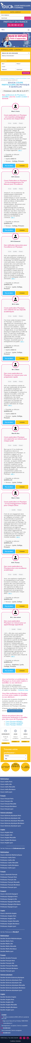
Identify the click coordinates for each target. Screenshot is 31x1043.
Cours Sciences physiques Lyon (10, 826)
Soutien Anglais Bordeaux (8, 1007)
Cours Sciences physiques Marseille (12, 820)
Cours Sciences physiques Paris (10, 815)
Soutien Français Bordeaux (9, 968)
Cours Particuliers (4, 78)
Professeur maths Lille (7, 860)
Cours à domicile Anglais (8, 913)
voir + (20, 150)
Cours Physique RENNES (14, 721)
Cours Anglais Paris (6, 832)
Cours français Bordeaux (8, 806)
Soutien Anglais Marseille (8, 1004)
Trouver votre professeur (21, 78)
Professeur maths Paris (8, 857)
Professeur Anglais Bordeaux (9, 923)
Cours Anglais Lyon (6, 842)
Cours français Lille (6, 801)
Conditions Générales (15, 1041)
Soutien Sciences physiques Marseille (12, 985)
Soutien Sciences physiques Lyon (11, 990)
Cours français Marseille (8, 804)
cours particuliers (12, 84)
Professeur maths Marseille (9, 862)
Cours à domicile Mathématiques (11, 855)
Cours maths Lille (6, 784)
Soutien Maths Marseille (8, 946)
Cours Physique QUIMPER (14, 723)
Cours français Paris (6, 798)
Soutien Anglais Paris (7, 999)
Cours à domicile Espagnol (9, 894)
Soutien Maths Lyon (6, 951)
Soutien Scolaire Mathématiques (11, 938)
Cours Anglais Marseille (8, 837)
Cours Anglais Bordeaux (8, 840)
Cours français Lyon (6, 809)
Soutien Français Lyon (7, 971)
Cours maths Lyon (6, 792)
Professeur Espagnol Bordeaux (10, 904)
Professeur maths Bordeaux (9, 865)
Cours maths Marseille (7, 787)
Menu (3, 29)
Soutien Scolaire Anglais (8, 997)
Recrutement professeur (15, 711)
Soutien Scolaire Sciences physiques (12, 977)
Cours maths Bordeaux (7, 789)
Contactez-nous (23, 690)
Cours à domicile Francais (8, 874)
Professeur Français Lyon (8, 887)
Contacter (22, 165)
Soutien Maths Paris (6, 941)
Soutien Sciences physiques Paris (11, 980)
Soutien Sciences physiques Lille (10, 982)
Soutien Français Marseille (8, 966)
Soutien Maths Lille (6, 943)
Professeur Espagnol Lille (8, 899)
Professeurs (12, 78)
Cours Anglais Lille (6, 835)
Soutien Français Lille (7, 963)
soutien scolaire (21, 97)
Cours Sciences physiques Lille (10, 818)
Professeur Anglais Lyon (8, 926)
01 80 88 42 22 (15, 25)
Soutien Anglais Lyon (7, 1010)
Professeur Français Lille (8, 879)
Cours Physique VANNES (14, 725)
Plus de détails (9, 165)
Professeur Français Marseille (10, 882)
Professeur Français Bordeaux (10, 885)
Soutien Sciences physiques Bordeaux (12, 988)
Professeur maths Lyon (7, 868)
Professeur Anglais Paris (8, 916)
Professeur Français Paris (8, 877)
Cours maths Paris (6, 781)
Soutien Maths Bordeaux (8, 949)
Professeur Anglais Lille (8, 918)
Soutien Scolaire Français (8, 958)
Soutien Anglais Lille (6, 1002)
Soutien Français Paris (7, 960)
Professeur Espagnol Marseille (10, 901)
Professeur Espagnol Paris (8, 896)
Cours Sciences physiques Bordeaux (12, 823)
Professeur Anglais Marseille (9, 921)
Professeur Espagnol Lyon (8, 907)
